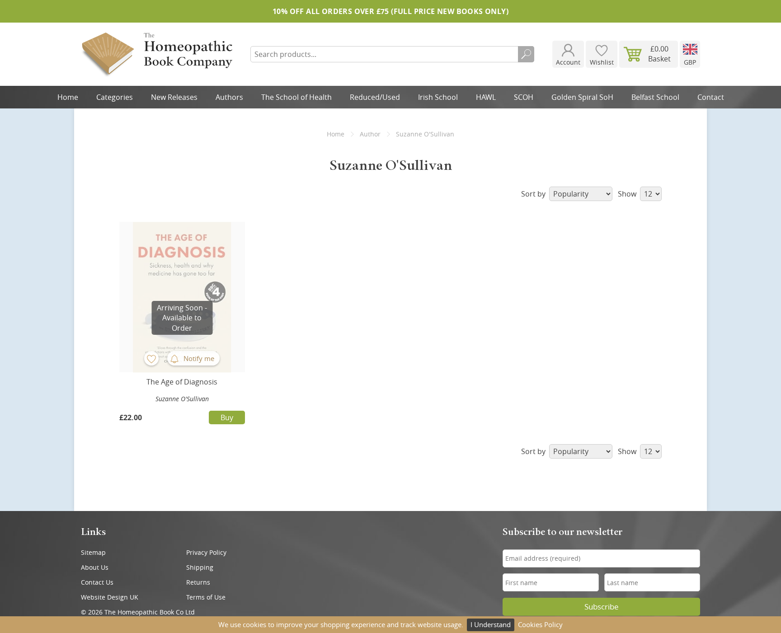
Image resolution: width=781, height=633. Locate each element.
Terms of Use (206, 597)
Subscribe (601, 607)
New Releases (174, 97)
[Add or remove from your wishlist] (151, 358)
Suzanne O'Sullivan (182, 398)
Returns (198, 582)
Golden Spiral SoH (582, 97)
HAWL (486, 97)
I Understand (490, 624)
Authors (229, 97)
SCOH (523, 97)
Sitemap (93, 552)
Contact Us (97, 582)
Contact (710, 97)
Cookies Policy (540, 624)
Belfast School (655, 97)
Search (526, 54)
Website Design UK (109, 597)
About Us (94, 567)
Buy (227, 417)
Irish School (438, 97)
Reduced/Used (375, 97)
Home (67, 97)
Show (628, 194)
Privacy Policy (206, 552)
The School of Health (296, 97)
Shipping (199, 567)
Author (370, 134)
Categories (114, 97)
